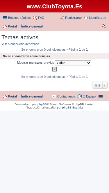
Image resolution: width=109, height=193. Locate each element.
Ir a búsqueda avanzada (22, 44)
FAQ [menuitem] (41, 17)
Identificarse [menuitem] (97, 17)
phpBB (42, 104)
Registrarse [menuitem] (73, 17)
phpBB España (72, 107)
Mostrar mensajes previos (36, 62)
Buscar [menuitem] (103, 27)
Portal (12, 26)
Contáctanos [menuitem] (66, 96)
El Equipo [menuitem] (89, 96)
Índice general (32, 96)
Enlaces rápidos (19, 17)
